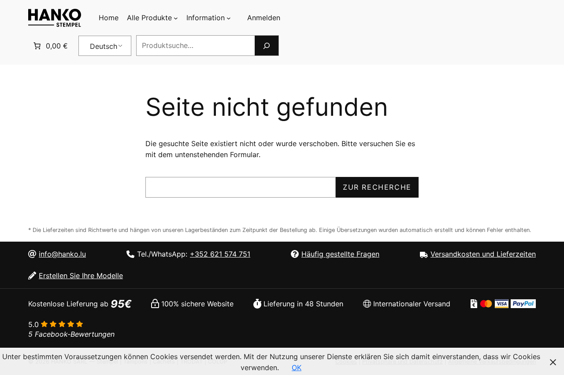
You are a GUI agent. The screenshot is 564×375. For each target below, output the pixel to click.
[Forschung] (266, 45)
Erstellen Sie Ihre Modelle (81, 275)
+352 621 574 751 (220, 254)
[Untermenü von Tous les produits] (176, 18)
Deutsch (103, 46)
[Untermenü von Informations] (228, 18)
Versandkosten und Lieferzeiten (483, 254)
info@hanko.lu (62, 254)
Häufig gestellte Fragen (340, 254)
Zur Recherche (377, 187)
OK (296, 367)
